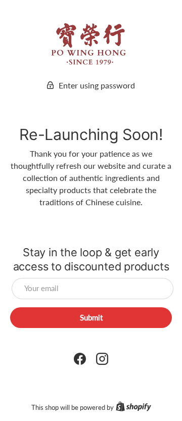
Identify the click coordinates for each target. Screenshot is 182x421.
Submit (91, 317)
